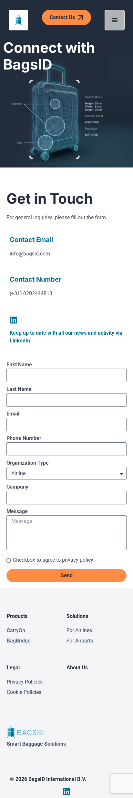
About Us (77, 667)
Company (17, 487)
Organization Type (27, 463)
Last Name (19, 389)
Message (17, 511)
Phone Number (23, 438)
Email (12, 414)
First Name (19, 364)
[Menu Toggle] (114, 20)
